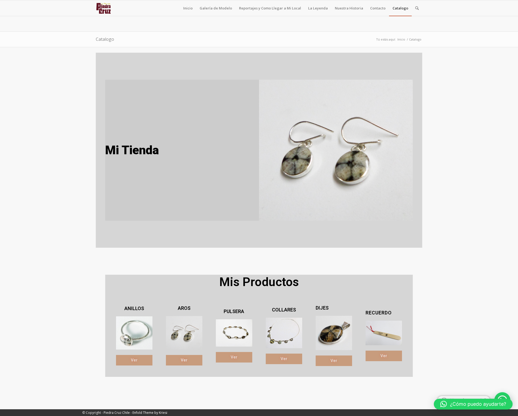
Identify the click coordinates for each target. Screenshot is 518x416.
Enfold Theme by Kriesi (149, 412)
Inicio (401, 39)
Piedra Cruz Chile (117, 412)
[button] (473, 404)
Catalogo (105, 39)
